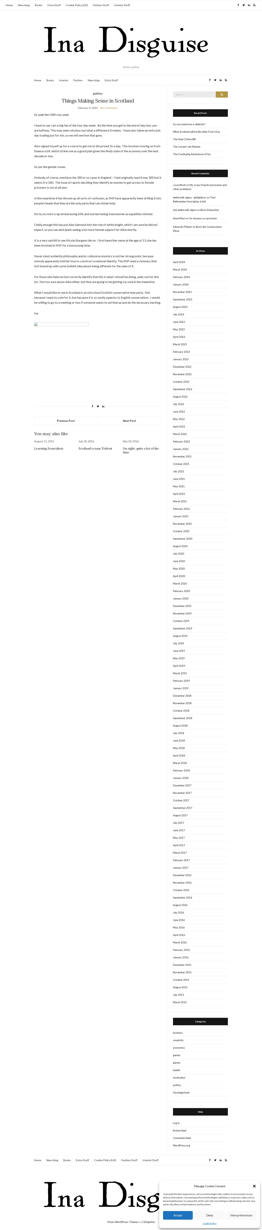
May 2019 (179, 658)
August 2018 (180, 725)
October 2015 (181, 979)
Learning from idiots (48, 448)
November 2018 (182, 703)
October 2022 (181, 381)
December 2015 (182, 964)
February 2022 (181, 441)
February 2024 (181, 277)
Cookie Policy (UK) (77, 5)
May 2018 (179, 748)
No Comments (109, 107)
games (176, 1055)
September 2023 (182, 299)
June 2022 (179, 411)
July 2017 (178, 822)
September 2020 (182, 538)
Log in (176, 1123)
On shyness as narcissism (203, 218)
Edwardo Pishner (182, 226)
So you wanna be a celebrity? (189, 124)
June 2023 (179, 321)
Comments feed (182, 1138)
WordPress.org (181, 1145)
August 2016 (180, 905)
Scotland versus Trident (95, 448)
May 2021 (179, 486)
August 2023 (180, 306)
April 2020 (179, 576)
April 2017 (179, 845)
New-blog (24, 5)
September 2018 (182, 718)
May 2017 (179, 837)
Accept (178, 1215)
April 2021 (179, 493)
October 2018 (181, 710)
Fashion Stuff (101, 5)
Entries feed (179, 1130)
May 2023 (179, 329)
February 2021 (181, 508)
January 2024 (181, 284)
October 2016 (181, 890)
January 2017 (181, 867)
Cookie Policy (210, 1223)
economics (179, 1047)
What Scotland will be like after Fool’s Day (196, 131)
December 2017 (182, 785)
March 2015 (180, 1002)
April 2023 (179, 336)
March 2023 (180, 344)
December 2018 (182, 695)
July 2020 (178, 553)
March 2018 (180, 763)
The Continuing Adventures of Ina (192, 154)
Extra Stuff (54, 5)
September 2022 (182, 389)
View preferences (241, 1215)
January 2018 (181, 777)
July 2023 (178, 314)
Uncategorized (181, 1092)
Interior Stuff (122, 5)
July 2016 (178, 912)
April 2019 (179, 665)
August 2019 (180, 635)
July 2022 (178, 404)
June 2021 (179, 478)
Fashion (78, 80)
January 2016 (181, 957)
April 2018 (179, 755)
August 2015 (180, 987)
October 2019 (181, 620)
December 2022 (182, 366)
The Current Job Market (186, 146)
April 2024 (179, 262)
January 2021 (181, 516)
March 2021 (180, 501)
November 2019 (182, 613)
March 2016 (180, 942)
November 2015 (182, 972)
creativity (178, 1040)
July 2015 (178, 994)
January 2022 (181, 449)
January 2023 (181, 359)
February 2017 (181, 860)
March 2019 (180, 673)
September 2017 (182, 807)
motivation (179, 1077)
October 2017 (181, 800)
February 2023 (181, 351)
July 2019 (178, 643)
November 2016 (182, 882)
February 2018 (181, 770)
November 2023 (182, 292)
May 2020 (179, 568)
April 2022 (179, 426)
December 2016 (182, 875)
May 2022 (179, 419)
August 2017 (180, 815)
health (176, 1070)
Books (38, 5)
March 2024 (180, 269)
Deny (209, 1215)
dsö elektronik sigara (184, 209)
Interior (63, 80)
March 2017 (180, 852)
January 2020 (181, 598)
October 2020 (181, 531)
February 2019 (181, 680)
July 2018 (178, 733)
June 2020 (179, 561)
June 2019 (179, 650)
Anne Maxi (179, 218)
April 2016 (179, 934)
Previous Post (66, 420)
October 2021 (181, 463)
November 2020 (182, 523)
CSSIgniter (148, 1221)
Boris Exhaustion (209, 209)
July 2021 (178, 471)
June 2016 (179, 920)
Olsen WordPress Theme (122, 1221)
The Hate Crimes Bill (184, 139)
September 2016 (182, 897)
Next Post (129, 420)
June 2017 (179, 830)
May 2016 (179, 927)
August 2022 (180, 396)
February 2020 (181, 591)
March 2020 (180, 583)
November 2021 (182, 456)
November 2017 (182, 792)
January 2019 (181, 688)
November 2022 (182, 374)
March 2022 (180, 434)
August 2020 (180, 546)
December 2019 (182, 606)
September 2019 (182, 628)
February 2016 (181, 949)
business (178, 1032)
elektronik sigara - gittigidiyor (189, 197)
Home (9, 5)
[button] (254, 1186)
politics (98, 93)
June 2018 (179, 740)
